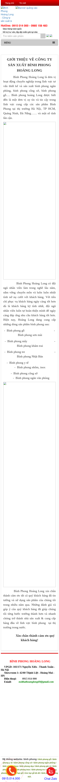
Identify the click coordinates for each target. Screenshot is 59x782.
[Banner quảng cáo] (37, 14)
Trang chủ (9, 2)
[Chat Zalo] (51, 771)
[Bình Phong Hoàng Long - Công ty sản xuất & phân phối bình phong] (7, 14)
